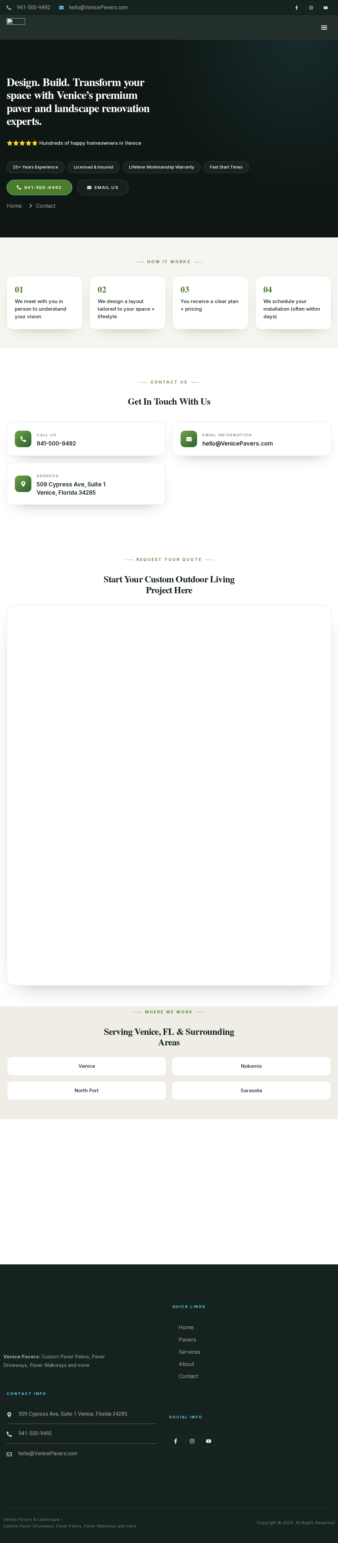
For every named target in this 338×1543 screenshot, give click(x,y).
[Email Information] (189, 439)
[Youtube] (325, 8)
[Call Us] (23, 439)
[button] (324, 27)
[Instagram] (311, 8)
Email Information (227, 435)
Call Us (47, 435)
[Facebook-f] (296, 8)
